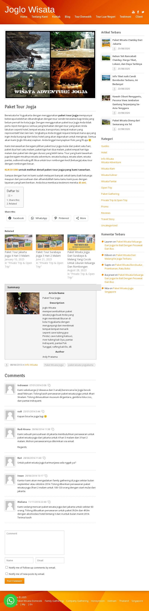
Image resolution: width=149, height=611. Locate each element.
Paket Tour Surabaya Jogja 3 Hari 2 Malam (48, 253)
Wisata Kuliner (109, 175)
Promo (104, 206)
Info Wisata (31, 364)
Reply (49, 385)
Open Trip (106, 187)
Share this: (14, 200)
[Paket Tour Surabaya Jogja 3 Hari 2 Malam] (50, 242)
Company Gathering (77, 600)
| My (22, 604)
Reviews (105, 213)
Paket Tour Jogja (20, 107)
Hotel (104, 152)
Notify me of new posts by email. (27, 574)
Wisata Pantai (108, 181)
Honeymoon (98, 600)
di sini (82, 182)
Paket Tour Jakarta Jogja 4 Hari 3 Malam (17, 253)
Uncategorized (109, 225)
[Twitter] (142, 12)
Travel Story (107, 219)
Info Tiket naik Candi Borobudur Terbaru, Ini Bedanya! (125, 80)
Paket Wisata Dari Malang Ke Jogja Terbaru (120, 256)
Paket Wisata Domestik (29, 600)
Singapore (137, 600)
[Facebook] (138, 12)
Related (13, 203)
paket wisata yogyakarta (80, 364)
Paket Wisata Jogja (54, 364)
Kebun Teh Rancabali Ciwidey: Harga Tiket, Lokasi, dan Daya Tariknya (127, 60)
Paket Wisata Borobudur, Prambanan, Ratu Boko (124, 266)
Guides (105, 146)
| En (30, 604)
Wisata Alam (108, 168)
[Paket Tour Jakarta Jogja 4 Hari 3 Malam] (18, 242)
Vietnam (111, 600)
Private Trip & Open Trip (114, 200)
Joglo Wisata (30, 9)
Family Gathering (54, 600)
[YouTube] (133, 12)
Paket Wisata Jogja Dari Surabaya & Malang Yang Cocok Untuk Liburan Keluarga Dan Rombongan (81, 259)
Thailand (124, 600)
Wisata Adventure (111, 162)
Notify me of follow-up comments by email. (32, 567)
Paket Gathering (110, 193)
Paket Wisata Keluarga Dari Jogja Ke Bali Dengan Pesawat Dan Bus (123, 245)
